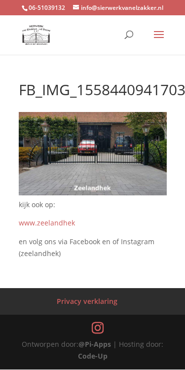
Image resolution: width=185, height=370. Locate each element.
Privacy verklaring (87, 301)
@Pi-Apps (94, 344)
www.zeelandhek (47, 222)
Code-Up (93, 356)
